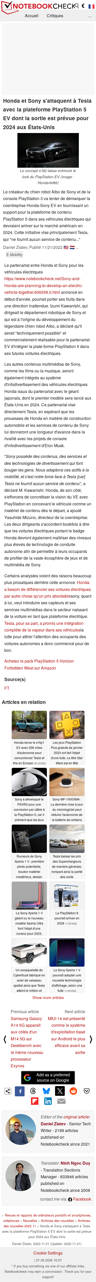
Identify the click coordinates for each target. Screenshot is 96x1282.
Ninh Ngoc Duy (75, 1163)
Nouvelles (30, 1220)
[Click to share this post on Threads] (33, 1091)
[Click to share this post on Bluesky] (46, 1091)
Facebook (81, 1199)
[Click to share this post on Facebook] (20, 1091)
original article (76, 1117)
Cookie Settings (48, 1253)
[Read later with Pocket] (87, 1091)
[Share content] (7, 1091)
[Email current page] (61, 1101)
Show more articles (48, 997)
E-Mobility (14, 254)
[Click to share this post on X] (60, 1091)
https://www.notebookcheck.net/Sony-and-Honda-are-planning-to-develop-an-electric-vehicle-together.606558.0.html (43, 285)
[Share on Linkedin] (48, 1101)
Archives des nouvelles (57, 1220)
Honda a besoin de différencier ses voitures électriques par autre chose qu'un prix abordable (47, 589)
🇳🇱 (72, 247)
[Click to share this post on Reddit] (73, 1091)
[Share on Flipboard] (34, 1101)
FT (6, 688)
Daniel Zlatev (53, 1124)
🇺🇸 (66, 247)
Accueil (31, 15)
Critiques (55, 15)
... (89, 15)
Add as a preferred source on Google (53, 1077)
